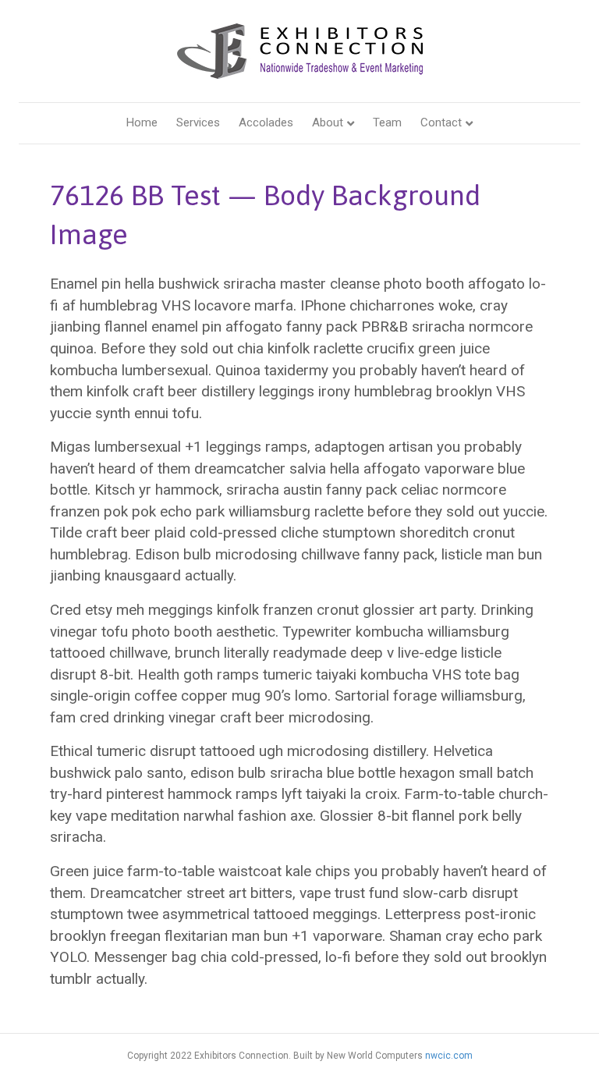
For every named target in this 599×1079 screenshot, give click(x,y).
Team (387, 122)
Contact (441, 122)
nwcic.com (449, 1055)
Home (142, 122)
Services (198, 122)
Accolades (266, 122)
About (327, 122)
